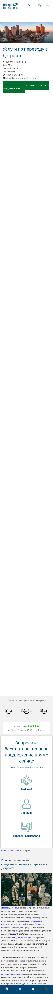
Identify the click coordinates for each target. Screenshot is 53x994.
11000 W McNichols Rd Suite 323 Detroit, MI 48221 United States (14, 66)
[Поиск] (29, 6)
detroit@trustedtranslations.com (20, 78)
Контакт (18, 850)
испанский (17, 974)
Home (3, 850)
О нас (10, 850)
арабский (5, 974)
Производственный (10, 907)
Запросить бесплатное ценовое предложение (26, 87)
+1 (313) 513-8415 (14, 75)
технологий (21, 924)
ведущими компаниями (24, 937)
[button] (26, 783)
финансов (39, 924)
